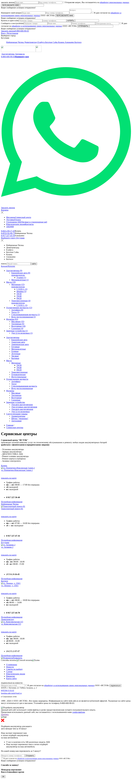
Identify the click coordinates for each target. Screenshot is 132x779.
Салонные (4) (17, 328)
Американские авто (20, 344)
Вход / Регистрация (9, 33)
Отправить (30, 756)
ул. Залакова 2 (7, 547)
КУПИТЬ (70, 21)
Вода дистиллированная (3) (23, 317)
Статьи (9, 671)
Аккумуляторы (8, 54)
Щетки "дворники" (19, 418)
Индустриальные (18, 377)
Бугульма (5, 542)
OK (3, 777)
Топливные (16, 395)
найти (34, 264)
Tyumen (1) (21, 277)
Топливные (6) (17, 324)
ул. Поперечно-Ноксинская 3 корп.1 (17, 470)
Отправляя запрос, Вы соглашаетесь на (97, 2)
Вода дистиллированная (22, 388)
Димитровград (31, 42)
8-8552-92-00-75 (8, 233)
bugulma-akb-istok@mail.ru (11, 693)
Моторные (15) (17, 284)
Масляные (15, 393)
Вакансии (10, 676)
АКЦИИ (10, 226)
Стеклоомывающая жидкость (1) (25, 314)
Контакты (29, 224)
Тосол (13, 384)
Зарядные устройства (15, 402)
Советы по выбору (14, 669)
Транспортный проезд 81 (12, 509)
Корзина (4, 210)
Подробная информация (11, 502)
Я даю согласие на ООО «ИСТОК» (68, 685)
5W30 (19, 294)
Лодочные (15, 354)
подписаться (115, 686)
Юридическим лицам (15, 224)
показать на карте (8, 478)
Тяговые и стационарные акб (34, 222)
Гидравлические (18, 374)
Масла (9, 361)
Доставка (10, 220)
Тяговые (15, 356)
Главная (9, 425)
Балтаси (78, 42)
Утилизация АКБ (13, 222)
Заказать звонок (8, 31)
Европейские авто (19, 340)
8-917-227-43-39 (8, 235)
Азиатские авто (18, 342)
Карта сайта (11, 678)
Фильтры (10, 391)
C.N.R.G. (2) (21, 289)
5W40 (19, 296)
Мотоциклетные (18, 349)
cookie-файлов (78, 712)
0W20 (19, 298)
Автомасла (20, 54)
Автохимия (16, 421)
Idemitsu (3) (21, 291)
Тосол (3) (15, 312)
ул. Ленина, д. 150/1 (9, 586)
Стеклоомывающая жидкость (24, 386)
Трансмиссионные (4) (20, 301)
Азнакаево (70, 42)
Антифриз (15, 381)
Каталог (4, 266)
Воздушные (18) (18, 326)
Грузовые (15, 347)
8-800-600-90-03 (22, 31)
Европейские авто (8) (20, 273)
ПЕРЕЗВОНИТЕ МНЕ (10, 5)
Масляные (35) (17, 321)
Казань (61, 42)
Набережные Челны (15, 42)
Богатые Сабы (51, 42)
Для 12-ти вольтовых (20, 411)
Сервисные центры (14, 427)
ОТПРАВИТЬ (83, 26)
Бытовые (15, 358)
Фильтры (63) (12, 319)
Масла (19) (11, 282)
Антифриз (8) (17, 310)
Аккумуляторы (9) (14, 270)
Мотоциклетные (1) (20, 280)
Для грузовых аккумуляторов (24, 407)
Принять (5, 714)
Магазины (10, 217)
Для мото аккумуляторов (22, 409)
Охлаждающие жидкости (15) (19, 308)
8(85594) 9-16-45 (7, 691)
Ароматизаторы (18, 416)
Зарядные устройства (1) (17, 331)
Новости (10, 667)
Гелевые (15, 351)
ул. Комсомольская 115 (11, 624)
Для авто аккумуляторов (22, 405)
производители (18, 275)
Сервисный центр (23, 217)
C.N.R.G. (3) (21, 305)
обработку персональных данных (114, 2)
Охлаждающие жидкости (17, 379)
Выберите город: (12, 238)
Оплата (17, 220)
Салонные (15, 400)
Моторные (16, 363)
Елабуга (41, 42)
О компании (11, 664)
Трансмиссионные (19, 372)
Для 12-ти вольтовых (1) (22, 333)
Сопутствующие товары (16, 414)
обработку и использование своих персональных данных (37, 26)
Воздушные (16, 398)
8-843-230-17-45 (8, 231)
